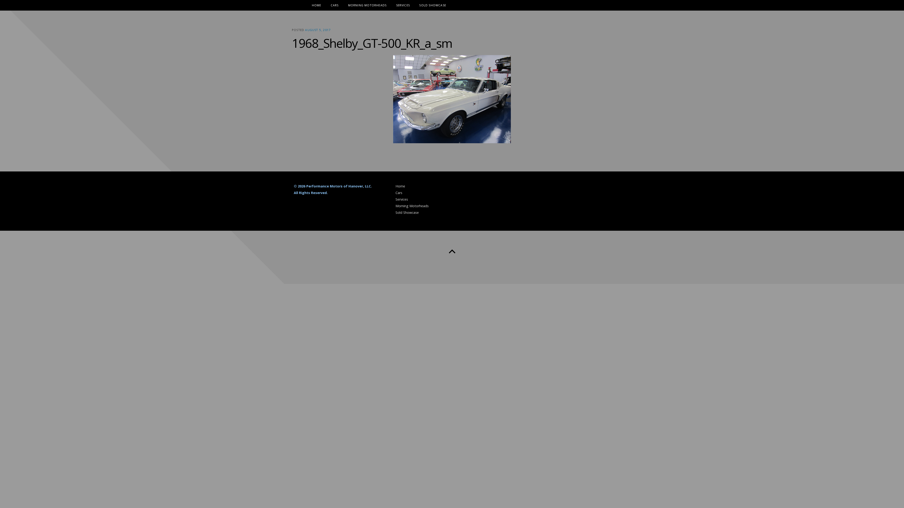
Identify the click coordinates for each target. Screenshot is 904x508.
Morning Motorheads (367, 5)
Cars (335, 5)
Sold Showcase (432, 5)
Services (403, 5)
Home (316, 5)
